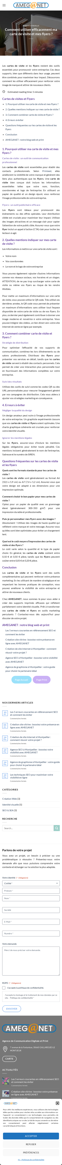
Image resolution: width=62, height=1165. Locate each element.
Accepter (31, 1136)
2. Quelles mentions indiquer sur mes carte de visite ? (32, 109)
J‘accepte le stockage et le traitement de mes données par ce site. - (31, 996)
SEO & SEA (8, 810)
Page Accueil (21, 679)
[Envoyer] (57, 828)
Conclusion (11, 134)
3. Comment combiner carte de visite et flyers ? (29, 114)
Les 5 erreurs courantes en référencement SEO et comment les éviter (34, 713)
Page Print (41, 679)
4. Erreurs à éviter (14, 120)
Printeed (46, 171)
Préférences (31, 1152)
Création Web (9, 798)
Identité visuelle (31, 26)
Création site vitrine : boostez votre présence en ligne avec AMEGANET (34, 726)
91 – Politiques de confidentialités (31, 1160)
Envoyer (11, 1008)
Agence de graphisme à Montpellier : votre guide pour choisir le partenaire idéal (35, 763)
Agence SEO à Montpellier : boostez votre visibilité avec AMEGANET (31, 751)
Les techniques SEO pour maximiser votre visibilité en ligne (31, 776)
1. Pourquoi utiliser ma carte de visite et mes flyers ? (31, 104)
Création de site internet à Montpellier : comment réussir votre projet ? (30, 738)
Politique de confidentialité (21, 998)
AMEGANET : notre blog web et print (24, 139)
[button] (57, 1103)
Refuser (31, 1144)
